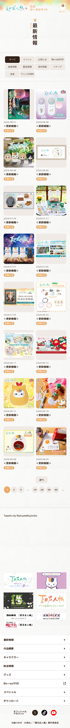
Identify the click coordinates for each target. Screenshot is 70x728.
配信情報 (27, 67)
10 (35, 489)
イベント (27, 59)
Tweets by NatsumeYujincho (20, 515)
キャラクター (11, 657)
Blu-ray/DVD (58, 59)
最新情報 (9, 639)
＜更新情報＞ (11, 126)
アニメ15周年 (27, 74)
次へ (41, 480)
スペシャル (10, 692)
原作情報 (42, 67)
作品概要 (9, 648)
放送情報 (12, 67)
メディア (57, 67)
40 (56, 489)
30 (49, 489)
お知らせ (42, 59)
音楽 (12, 74)
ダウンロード (11, 701)
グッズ (7, 674)
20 (42, 489)
